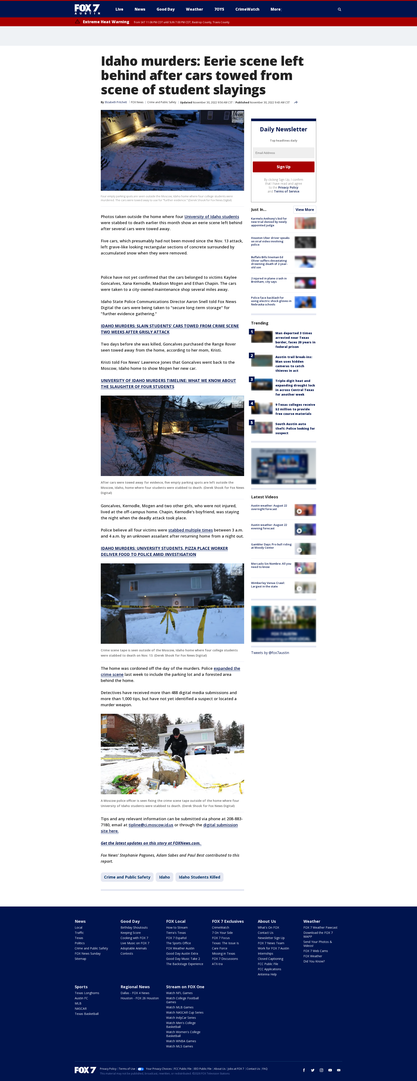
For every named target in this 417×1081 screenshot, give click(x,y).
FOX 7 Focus (221, 938)
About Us (267, 921)
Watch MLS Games (179, 1046)
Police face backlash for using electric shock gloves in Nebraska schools (271, 301)
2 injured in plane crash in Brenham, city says (269, 280)
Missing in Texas (223, 953)
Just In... (258, 209)
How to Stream (177, 927)
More (276, 9)
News (80, 921)
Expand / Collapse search (339, 9)
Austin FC (81, 998)
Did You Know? (314, 961)
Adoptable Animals (134, 948)
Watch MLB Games (180, 1007)
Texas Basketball (87, 1014)
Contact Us (265, 933)
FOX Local (175, 921)
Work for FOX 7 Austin (273, 948)
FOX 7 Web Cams (315, 951)
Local (78, 927)
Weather (311, 921)
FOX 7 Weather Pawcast (320, 927)
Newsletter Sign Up (271, 938)
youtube (330, 1070)
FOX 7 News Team (271, 943)
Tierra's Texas (176, 933)
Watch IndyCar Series (181, 1018)
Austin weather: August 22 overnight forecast (269, 507)
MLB (78, 1003)
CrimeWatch (220, 927)
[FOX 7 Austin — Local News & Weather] (89, 9)
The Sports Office (178, 943)
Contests (127, 953)
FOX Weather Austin (180, 948)
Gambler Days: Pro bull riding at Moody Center (271, 546)
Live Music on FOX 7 (135, 943)
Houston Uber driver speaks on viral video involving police (270, 241)
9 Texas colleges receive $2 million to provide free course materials (295, 409)
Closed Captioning (270, 959)
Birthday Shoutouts (134, 927)
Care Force (219, 948)
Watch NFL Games (179, 993)
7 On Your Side (222, 933)
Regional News (135, 986)
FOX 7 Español (176, 938)
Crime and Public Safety (161, 102)
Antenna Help (267, 974)
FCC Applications (269, 969)
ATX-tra (217, 964)
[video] (305, 510)
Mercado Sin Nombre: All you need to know (271, 565)
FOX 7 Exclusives (228, 921)
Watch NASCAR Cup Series (185, 1012)
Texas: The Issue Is (225, 943)
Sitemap (80, 959)
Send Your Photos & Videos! (317, 944)
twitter (312, 1070)
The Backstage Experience (184, 964)
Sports (81, 986)
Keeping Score (131, 933)
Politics (80, 943)
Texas (79, 938)
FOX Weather (312, 956)
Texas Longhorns (87, 993)
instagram (321, 1070)
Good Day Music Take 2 (183, 959)
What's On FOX (268, 927)
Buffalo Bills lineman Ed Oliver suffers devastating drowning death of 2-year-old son (269, 262)
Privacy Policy (288, 187)
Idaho (164, 877)
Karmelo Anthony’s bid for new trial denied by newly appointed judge (269, 222)
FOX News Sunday (88, 953)
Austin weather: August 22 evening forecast (269, 526)
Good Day (130, 921)
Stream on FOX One (185, 986)
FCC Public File (268, 964)
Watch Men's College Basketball (181, 1025)
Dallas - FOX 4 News (135, 993)
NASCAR (81, 1008)
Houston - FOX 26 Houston (140, 998)
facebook (304, 1070)
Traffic (79, 933)
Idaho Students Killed (199, 877)
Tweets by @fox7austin (270, 652)
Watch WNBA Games (181, 1041)
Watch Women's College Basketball (183, 1034)
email (338, 1070)
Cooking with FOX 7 (134, 938)
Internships (265, 953)
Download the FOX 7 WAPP (318, 935)
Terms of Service (286, 191)
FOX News (137, 102)
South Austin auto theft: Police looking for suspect (295, 428)
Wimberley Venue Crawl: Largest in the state (268, 584)
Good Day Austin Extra (182, 953)
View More (305, 209)
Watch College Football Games (182, 1000)
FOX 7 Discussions (225, 959)
